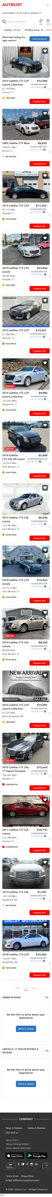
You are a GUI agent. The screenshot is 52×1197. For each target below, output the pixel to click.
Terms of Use (12, 1176)
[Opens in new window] (15, 1156)
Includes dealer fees (39, 84)
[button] (41, 21)
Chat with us (12, 1132)
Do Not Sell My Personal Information (22, 1180)
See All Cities (12, 1140)
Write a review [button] (26, 1028)
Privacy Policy (27, 1176)
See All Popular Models (18, 1144)
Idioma (9, 1167)
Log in (46, 1166)
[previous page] (18, 988)
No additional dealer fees (37, 458)
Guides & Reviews (36, 1128)
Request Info (39, 101)
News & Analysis (14, 1128)
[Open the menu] (47, 4)
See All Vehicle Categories (19, 1148)
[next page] (33, 988)
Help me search (39, 38)
